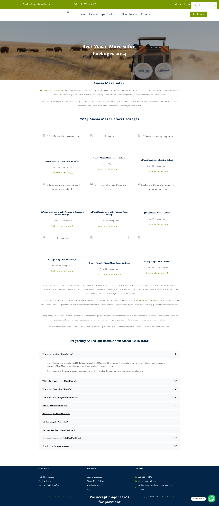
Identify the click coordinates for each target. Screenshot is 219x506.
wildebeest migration (147, 300)
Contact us (146, 14)
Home (82, 14)
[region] (109, 498)
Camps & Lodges (97, 14)
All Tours (113, 14)
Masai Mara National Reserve (51, 90)
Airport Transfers (129, 14)
